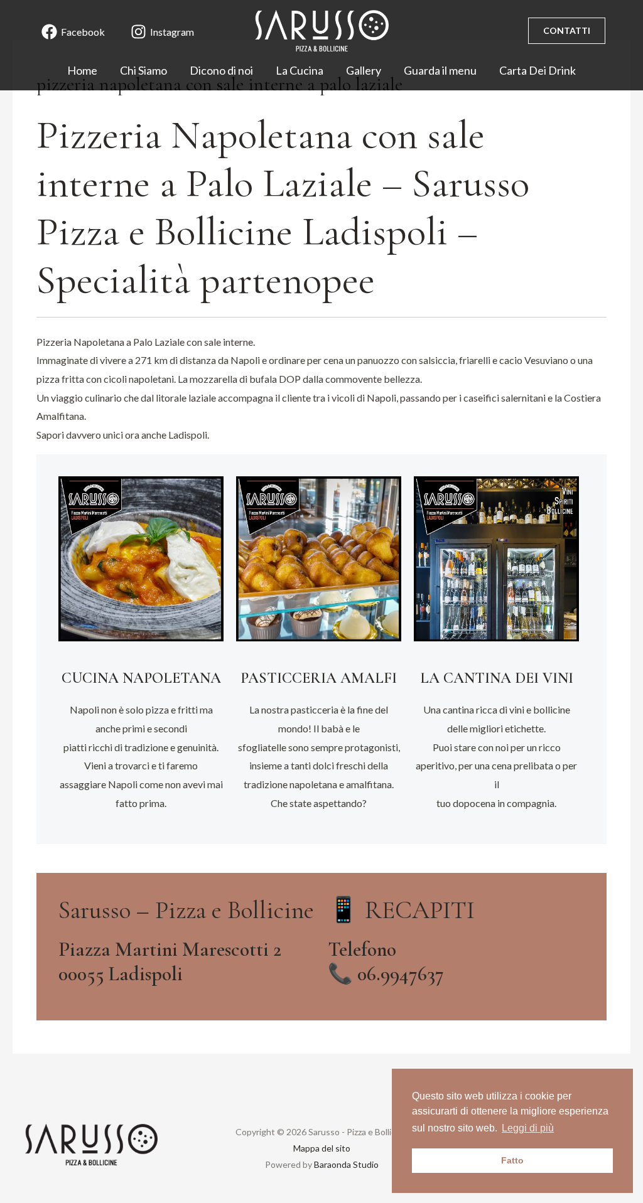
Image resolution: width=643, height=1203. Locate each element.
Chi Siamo (143, 70)
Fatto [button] (512, 1160)
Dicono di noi (221, 70)
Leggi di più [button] (528, 1128)
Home (82, 70)
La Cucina (299, 70)
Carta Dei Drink (537, 70)
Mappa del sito (321, 1148)
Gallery (363, 70)
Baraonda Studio (346, 1164)
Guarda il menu (440, 70)
